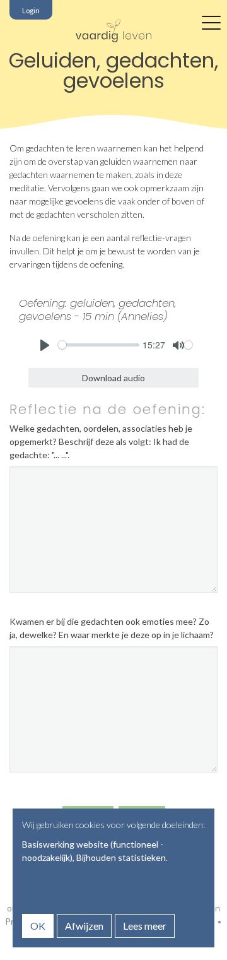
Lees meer (144, 926)
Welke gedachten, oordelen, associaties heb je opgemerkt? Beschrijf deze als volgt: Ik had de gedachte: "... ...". (100, 441)
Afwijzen (84, 926)
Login (31, 10)
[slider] (98, 345)
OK (37, 926)
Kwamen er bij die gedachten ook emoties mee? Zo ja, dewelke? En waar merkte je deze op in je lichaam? (111, 628)
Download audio (113, 377)
